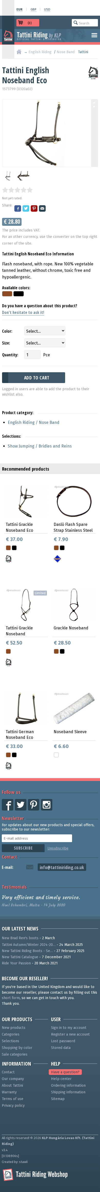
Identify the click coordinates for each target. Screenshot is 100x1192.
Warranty (9, 1092)
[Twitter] (26, 209)
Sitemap (58, 1099)
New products (13, 1028)
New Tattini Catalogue (20, 957)
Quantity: (10, 355)
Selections (10, 1041)
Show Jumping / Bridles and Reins (40, 446)
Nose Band (66, 52)
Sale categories (14, 1054)
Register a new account (70, 1034)
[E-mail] (42, 209)
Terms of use (12, 1099)
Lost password (63, 1041)
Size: (6, 343)
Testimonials (14, 886)
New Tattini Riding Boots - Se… (27, 951)
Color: (7, 331)
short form (11, 998)
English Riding (40, 52)
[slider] (17, 190)
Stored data (61, 1048)
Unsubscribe (57, 848)
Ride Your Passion (16, 963)
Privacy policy (13, 1105)
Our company (13, 1079)
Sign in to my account (68, 1028)
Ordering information (68, 1085)
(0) (30, 23)
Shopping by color (17, 1048)
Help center (61, 1079)
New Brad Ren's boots (20, 938)
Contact (9, 856)
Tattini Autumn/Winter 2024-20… (29, 945)
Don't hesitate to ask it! (23, 312)
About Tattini (12, 1085)
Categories (10, 1034)
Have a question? (65, 1072)
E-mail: (7, 867)
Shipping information (68, 1092)
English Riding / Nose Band (33, 422)
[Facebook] (18, 209)
